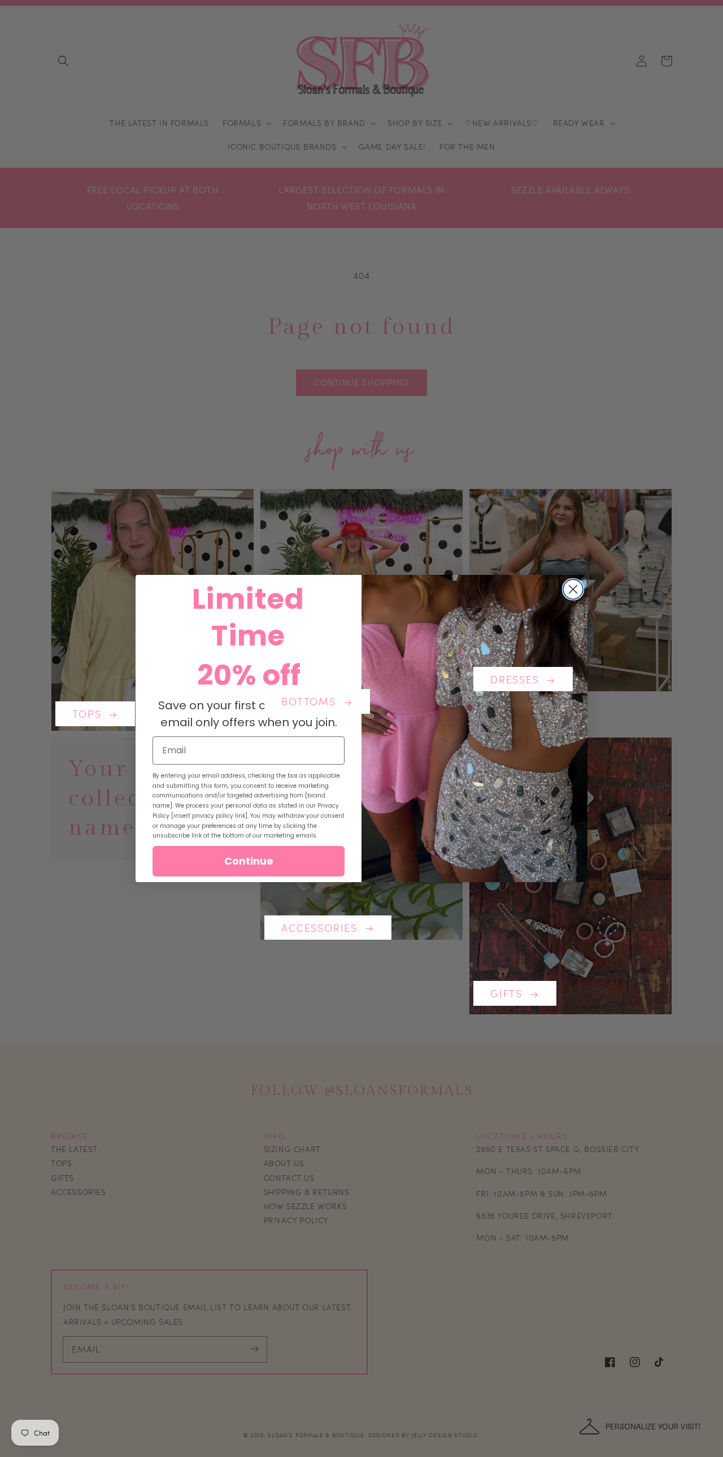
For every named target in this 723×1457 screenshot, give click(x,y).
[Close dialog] (573, 589)
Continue (248, 861)
